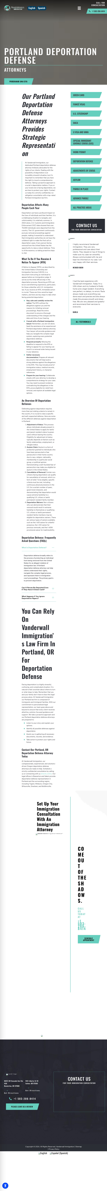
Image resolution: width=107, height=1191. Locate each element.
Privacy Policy (54, 1149)
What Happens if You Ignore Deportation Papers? (33, 597)
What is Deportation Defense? (34, 548)
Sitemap (78, 1147)
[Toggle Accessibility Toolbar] (5, 1185)
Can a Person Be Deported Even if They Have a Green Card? (35, 589)
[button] (19, 81)
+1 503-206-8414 (82, 925)
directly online (46, 774)
